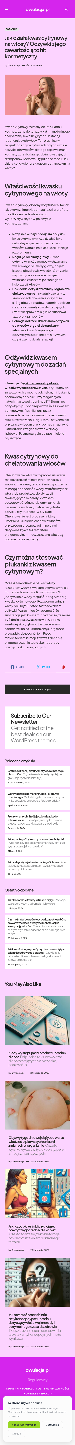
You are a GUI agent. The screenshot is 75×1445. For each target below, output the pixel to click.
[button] (6, 9)
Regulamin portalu (20, 1388)
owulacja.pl (37, 9)
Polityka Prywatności (52, 1388)
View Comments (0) (37, 689)
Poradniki (12, 29)
